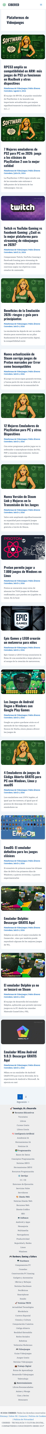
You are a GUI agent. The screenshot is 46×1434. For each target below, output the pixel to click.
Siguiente (23, 1101)
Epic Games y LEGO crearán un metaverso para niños (22, 640)
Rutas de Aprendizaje (23, 1370)
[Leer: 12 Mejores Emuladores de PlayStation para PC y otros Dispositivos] (23, 405)
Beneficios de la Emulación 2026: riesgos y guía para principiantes (22, 314)
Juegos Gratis (23, 1357)
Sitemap (4, 1416)
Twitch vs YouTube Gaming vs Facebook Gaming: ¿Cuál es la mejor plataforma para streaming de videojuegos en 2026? (23, 236)
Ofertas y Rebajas (23, 1282)
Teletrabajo (23, 1379)
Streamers (23, 1400)
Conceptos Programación (23, 1159)
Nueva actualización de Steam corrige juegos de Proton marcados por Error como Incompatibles (22, 360)
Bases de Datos (23, 1155)
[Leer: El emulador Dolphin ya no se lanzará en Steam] (23, 965)
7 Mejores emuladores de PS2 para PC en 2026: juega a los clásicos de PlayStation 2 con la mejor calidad (22, 157)
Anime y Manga (23, 1391)
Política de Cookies (37, 1416)
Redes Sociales (23, 1336)
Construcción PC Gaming (23, 1273)
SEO (23, 1213)
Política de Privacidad (24, 1419)
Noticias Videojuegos (23, 1362)
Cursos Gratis (23, 1125)
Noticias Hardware (22, 1286)
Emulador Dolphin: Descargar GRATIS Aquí (19, 920)
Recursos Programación (23, 1171)
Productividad (23, 1239)
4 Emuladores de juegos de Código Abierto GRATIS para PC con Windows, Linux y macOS (22, 778)
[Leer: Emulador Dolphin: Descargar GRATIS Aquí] (23, 898)
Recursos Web (23, 1205)
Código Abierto (23, 1328)
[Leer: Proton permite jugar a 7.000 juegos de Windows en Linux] (23, 547)
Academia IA (23, 1138)
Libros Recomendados (23, 1387)
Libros (23, 1121)
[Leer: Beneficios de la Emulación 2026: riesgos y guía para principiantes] (23, 290)
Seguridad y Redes (22, 1243)
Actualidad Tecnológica (23, 1307)
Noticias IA (23, 1146)
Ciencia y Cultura (23, 1320)
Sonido (23, 1299)
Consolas (23, 1269)
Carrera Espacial (23, 1315)
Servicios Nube (23, 1188)
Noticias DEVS (23, 1163)
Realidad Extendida (23, 1332)
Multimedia (23, 1230)
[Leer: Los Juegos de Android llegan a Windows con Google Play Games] (23, 681)
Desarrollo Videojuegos (23, 1374)
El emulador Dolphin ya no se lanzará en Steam (21, 987)
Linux (23, 1247)
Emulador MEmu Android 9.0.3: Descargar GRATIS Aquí (20, 1055)
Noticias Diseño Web (23, 1201)
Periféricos (23, 1290)
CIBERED (13, 4)
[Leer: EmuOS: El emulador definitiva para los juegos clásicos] (23, 827)
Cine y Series (23, 1395)
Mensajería (23, 1226)
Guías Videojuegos (22, 1353)
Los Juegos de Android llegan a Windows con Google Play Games (19, 705)
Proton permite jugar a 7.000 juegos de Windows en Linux (23, 571)
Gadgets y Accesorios (23, 1278)
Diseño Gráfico (23, 1209)
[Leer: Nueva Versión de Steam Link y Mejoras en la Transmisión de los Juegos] (23, 476)
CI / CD (23, 1180)
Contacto (23, 1416)
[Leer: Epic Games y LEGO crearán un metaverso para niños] (23, 618)
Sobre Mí (13, 1416)
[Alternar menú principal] (41, 4)
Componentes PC (23, 1265)
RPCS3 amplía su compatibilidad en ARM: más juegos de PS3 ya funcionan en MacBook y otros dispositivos (23, 75)
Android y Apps (23, 1222)
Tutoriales (23, 1117)
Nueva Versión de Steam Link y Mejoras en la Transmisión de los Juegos (21, 500)
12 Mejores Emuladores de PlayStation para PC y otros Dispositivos (22, 429)
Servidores (23, 1192)
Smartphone (23, 1294)
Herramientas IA (23, 1142)
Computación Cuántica (23, 1324)
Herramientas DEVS (23, 1167)
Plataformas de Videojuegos (15, 88)
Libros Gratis (23, 1129)
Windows (23, 1251)
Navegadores (23, 1234)
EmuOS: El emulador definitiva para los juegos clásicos (21, 851)
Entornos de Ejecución (23, 1184)
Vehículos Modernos (23, 1345)
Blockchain (23, 1311)
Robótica (23, 1341)
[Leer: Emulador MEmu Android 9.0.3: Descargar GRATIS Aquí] (23, 1032)
